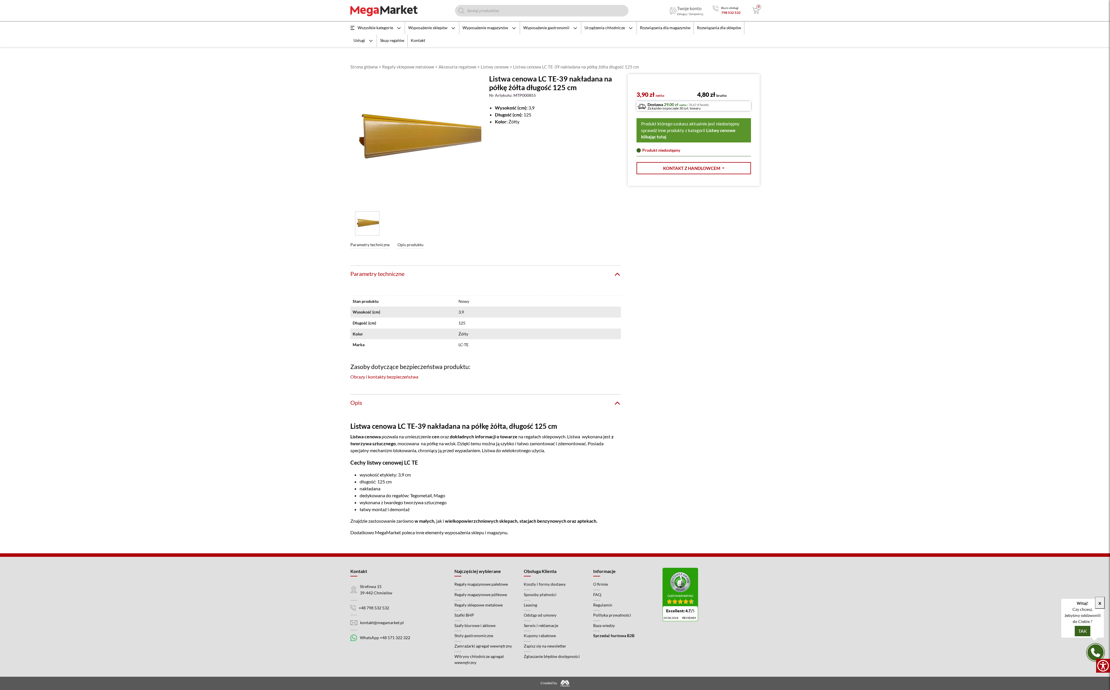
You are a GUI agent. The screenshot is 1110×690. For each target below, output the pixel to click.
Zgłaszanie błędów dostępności (552, 656)
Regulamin (602, 604)
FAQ (597, 594)
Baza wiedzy (604, 625)
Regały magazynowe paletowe (481, 584)
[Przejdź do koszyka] (756, 11)
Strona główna (364, 66)
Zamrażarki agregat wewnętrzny (483, 645)
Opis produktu (410, 244)
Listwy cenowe (495, 66)
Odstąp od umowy (540, 615)
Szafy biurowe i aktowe (474, 625)
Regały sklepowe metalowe (408, 66)
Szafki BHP (464, 615)
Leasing (530, 604)
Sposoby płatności (540, 594)
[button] (694, 168)
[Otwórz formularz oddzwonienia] (1095, 652)
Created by (549, 683)
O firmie (600, 584)
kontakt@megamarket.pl (382, 622)
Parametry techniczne (370, 244)
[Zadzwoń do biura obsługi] (715, 10)
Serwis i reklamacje (541, 625)
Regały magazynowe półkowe (480, 594)
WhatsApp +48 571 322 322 (385, 637)
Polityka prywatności (612, 615)
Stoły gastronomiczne (473, 635)
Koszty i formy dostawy (545, 584)
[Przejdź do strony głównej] (383, 10)
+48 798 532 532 (374, 607)
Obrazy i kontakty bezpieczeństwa (384, 376)
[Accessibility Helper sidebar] (1103, 666)
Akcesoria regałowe (457, 66)
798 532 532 (731, 12)
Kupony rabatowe (540, 635)
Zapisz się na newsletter (545, 645)
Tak (1082, 631)
